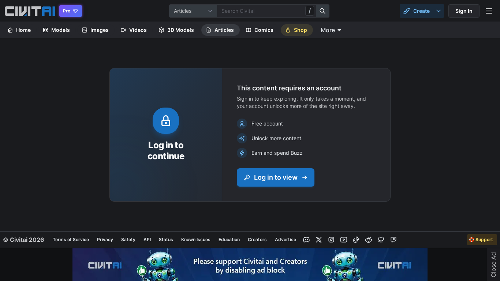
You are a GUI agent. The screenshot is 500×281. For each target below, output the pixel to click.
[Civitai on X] (319, 239)
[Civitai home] (30, 10)
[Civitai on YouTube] (343, 239)
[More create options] (438, 11)
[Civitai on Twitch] (393, 239)
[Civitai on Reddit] (368, 239)
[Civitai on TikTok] (356, 239)
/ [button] (310, 10)
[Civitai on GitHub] (381, 239)
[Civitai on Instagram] (331, 239)
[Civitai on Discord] (306, 239)
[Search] (322, 11)
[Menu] (489, 11)
